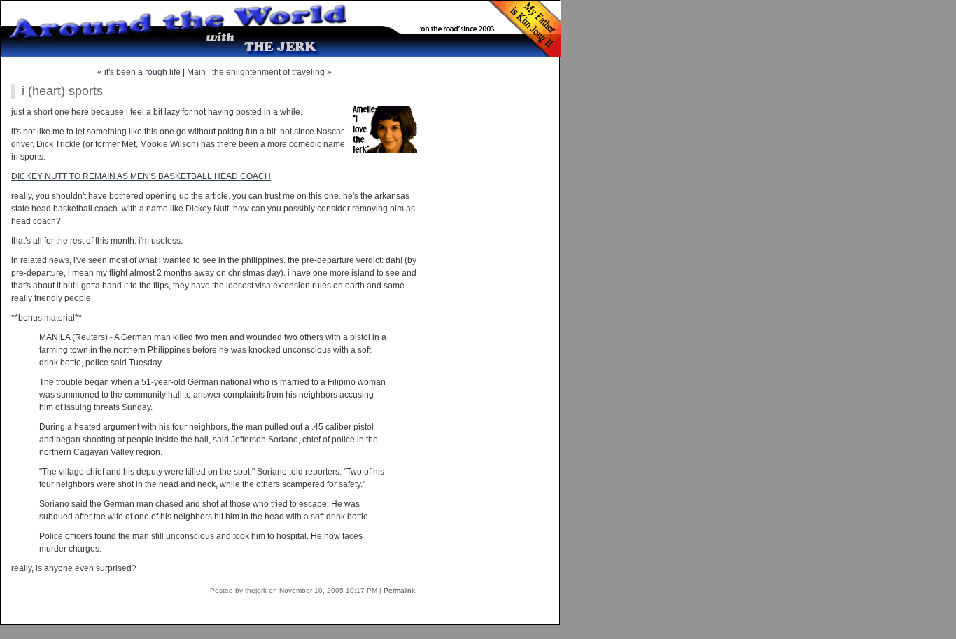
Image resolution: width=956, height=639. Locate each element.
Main (196, 72)
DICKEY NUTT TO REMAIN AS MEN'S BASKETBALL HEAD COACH (141, 176)
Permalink (399, 590)
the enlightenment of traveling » (272, 72)
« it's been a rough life (139, 72)
